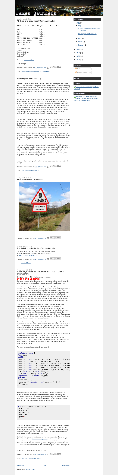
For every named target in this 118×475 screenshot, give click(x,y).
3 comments (42, 454)
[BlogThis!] (53, 67)
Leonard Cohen (29, 60)
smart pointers (37, 458)
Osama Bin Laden (45, 71)
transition (35, 170)
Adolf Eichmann (25, 71)
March (80, 42)
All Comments (82, 72)
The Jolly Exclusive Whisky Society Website (36, 248)
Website (23, 262)
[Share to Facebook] (58, 67)
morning (30, 170)
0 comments (42, 67)
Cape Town (24, 170)
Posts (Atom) (30, 469)
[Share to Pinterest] (60, 67)
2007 (78, 59)
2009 (78, 53)
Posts (79, 69)
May (80, 26)
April (80, 38)
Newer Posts (21, 465)
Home (44, 465)
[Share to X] (56, 67)
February (81, 45)
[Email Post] (48, 67)
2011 (78, 23)
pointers (30, 458)
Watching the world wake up (29, 79)
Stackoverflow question (39, 439)
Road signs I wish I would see (30, 179)
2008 (78, 56)
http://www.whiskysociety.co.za (29, 255)
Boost (22, 458)
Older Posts (66, 465)
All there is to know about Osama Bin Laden (36, 21)
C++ (26, 458)
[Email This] (51, 67)
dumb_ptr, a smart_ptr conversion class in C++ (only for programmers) (41, 273)
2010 (78, 49)
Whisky (28, 262)
